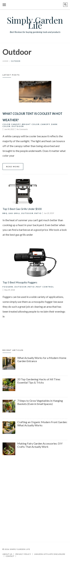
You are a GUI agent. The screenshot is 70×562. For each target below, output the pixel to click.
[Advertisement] (35, 497)
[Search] (65, 5)
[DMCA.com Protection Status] (17, 556)
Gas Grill (14, 213)
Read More (13, 167)
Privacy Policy (23, 554)
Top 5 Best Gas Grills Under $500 (22, 208)
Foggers (8, 287)
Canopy (45, 124)
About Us (7, 554)
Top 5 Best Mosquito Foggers (20, 282)
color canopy (12, 124)
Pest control (45, 287)
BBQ (5, 213)
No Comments (22, 129)
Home (5, 61)
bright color (31, 124)
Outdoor (18, 126)
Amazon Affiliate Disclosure (49, 554)
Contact (10, 556)
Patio (38, 213)
